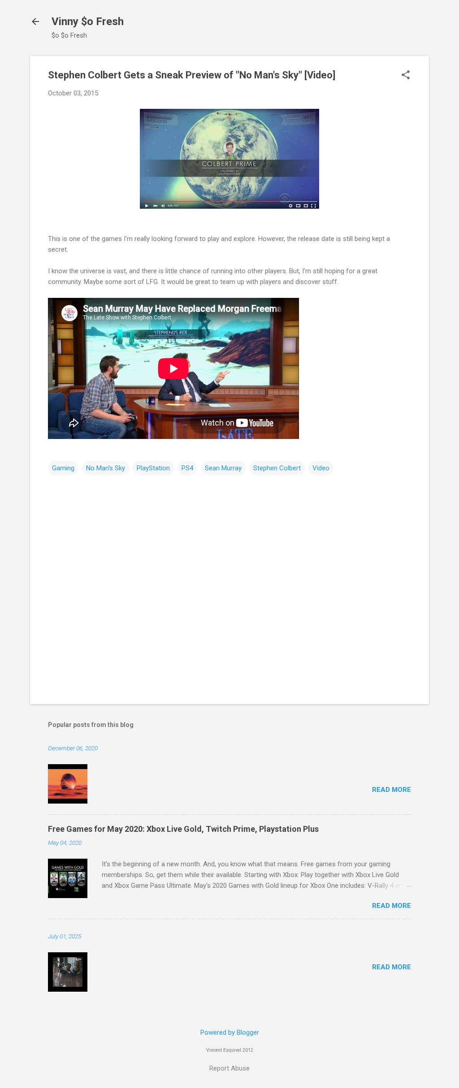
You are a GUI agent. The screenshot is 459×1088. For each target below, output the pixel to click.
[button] (405, 75)
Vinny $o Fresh (88, 21)
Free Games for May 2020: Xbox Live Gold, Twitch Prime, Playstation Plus (183, 829)
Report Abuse (229, 1068)
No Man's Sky (105, 468)
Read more (391, 790)
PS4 (187, 468)
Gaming (63, 468)
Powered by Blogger (229, 1032)
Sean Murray (223, 468)
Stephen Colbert (277, 468)
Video (320, 468)
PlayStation (153, 468)
